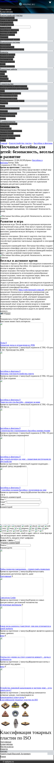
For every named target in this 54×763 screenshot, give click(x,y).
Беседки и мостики (8, 32)
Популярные (5, 9)
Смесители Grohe (8, 597)
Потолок (4, 111)
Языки (3, 756)
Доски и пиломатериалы (11, 131)
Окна (2, 91)
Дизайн (3, 71)
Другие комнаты (7, 66)
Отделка (3, 76)
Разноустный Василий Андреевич (15, 754)
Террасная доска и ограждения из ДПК (17, 345)
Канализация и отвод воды (12, 49)
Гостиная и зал (6, 59)
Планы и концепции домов (12, 101)
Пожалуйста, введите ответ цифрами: (17, 538)
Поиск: (3, 545)
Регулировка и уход (9, 96)
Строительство (6, 84)
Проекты (4, 103)
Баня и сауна (5, 28)
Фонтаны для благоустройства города (17, 373)
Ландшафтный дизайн (10, 39)
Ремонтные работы (8, 69)
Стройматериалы (7, 121)
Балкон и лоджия (7, 54)
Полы (2, 106)
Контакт (3, 751)
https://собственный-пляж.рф (31, 290)
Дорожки (4, 37)
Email (3, 502)
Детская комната (7, 62)
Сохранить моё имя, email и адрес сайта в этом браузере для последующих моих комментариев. (26, 534)
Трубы (3, 140)
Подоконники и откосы (10, 93)
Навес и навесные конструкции (14, 88)
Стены (3, 119)
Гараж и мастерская (9, 20)
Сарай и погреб (7, 25)
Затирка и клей (7, 133)
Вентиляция (5, 45)
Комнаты (4, 52)
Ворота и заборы (7, 35)
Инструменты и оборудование (13, 86)
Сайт (2, 504)
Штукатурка (5, 81)
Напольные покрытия (10, 108)
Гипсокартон (6, 128)
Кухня (3, 64)
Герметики (5, 126)
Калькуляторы (6, 11)
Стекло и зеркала (7, 138)
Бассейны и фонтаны (9, 30)
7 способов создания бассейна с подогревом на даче (23, 490)
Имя (2, 499)
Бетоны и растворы (8, 124)
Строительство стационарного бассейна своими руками (25, 430)
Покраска (4, 79)
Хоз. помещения (7, 18)
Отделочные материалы (10, 605)
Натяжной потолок (8, 113)
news (2, 635)
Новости (4, 749)
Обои (2, 74)
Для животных (6, 22)
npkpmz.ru (29, 4)
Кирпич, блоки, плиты (10, 136)
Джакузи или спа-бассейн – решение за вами (20, 402)
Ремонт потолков (7, 116)
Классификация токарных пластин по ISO (19, 700)
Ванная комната (7, 57)
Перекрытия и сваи (8, 98)
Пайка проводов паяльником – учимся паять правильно (25, 569)
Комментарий (6, 507)
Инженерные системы (10, 42)
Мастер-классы (7, 14)
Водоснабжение (7, 47)
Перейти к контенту (9, 1)
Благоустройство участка (11, 15)
